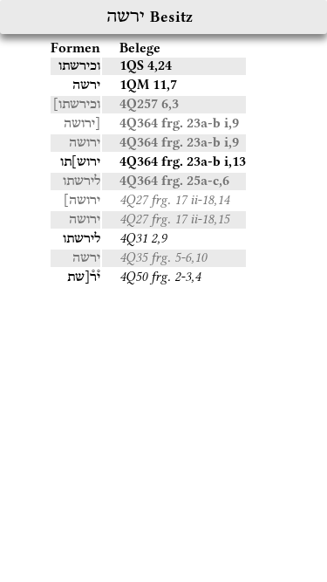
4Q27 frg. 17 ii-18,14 (174, 200)
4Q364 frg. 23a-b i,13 (182, 161)
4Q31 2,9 (143, 238)
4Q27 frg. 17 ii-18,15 (174, 219)
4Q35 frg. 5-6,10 (163, 257)
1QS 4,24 (145, 65)
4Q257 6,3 (149, 104)
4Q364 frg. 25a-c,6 (174, 180)
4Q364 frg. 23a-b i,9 (179, 123)
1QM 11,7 (148, 84)
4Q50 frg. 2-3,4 (160, 276)
